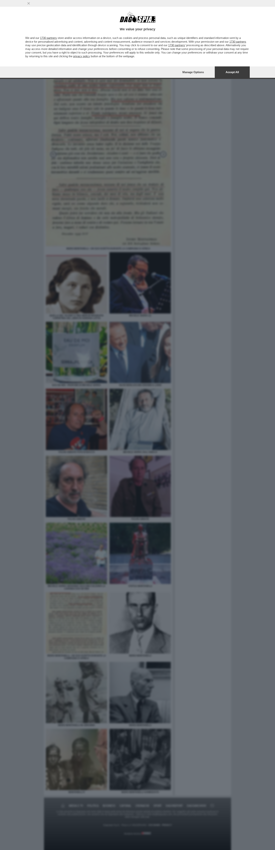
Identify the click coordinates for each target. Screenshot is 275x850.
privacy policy (81, 56)
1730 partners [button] (48, 37)
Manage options (193, 72)
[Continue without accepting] (28, 3)
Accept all (232, 72)
